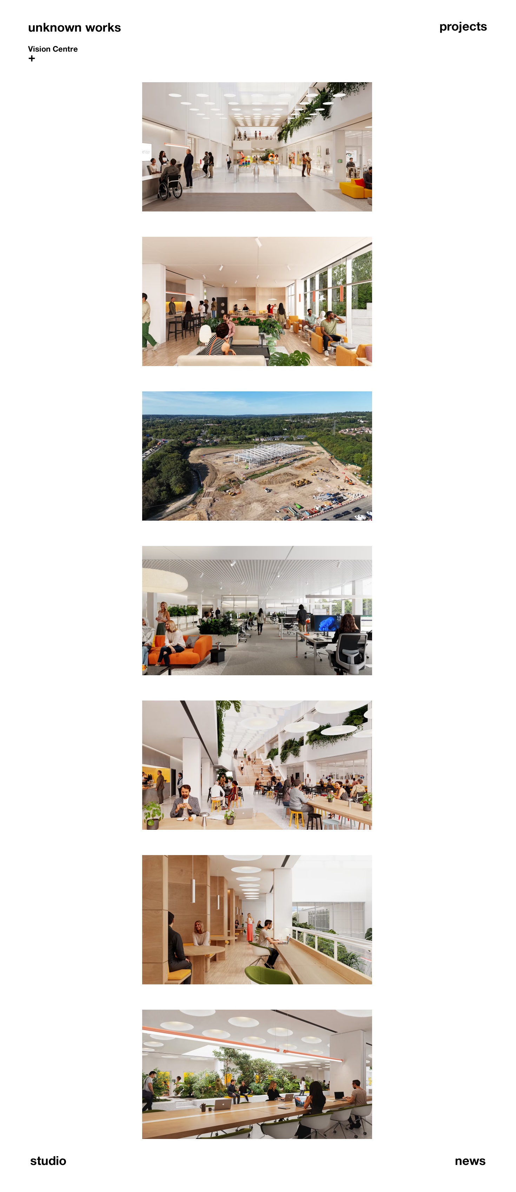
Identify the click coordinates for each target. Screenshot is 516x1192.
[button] (54, 57)
